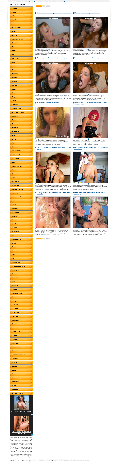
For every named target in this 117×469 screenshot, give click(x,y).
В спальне (15, 73)
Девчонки (15, 116)
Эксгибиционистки (17, 393)
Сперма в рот (16, 331)
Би (12, 23)
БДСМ (14, 20)
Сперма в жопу (16, 327)
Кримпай (14, 174)
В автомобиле (16, 43)
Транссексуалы (16, 347)
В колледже (15, 58)
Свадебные (15, 308)
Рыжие (14, 297)
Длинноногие (16, 123)
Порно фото (15, 270)
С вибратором (16, 301)
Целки (14, 378)
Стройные (15, 343)
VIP (13, 16)
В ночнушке (15, 70)
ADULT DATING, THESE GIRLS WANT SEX (21, 432)
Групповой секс (16, 108)
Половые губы (16, 262)
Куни (13, 177)
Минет (14, 204)
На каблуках (15, 212)
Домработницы (16, 131)
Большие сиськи (16, 27)
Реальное (14, 289)
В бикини (14, 46)
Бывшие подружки (17, 39)
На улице (14, 227)
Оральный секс (16, 239)
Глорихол (14, 100)
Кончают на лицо (17, 166)
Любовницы (15, 185)
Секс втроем (15, 320)
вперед (48, 5)
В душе (14, 50)
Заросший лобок (16, 150)
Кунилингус (15, 181)
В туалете (14, 77)
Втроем (14, 89)
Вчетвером (15, 93)
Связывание (15, 312)
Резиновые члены (17, 293)
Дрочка (14, 139)
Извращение (15, 158)
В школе (14, 81)
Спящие (14, 335)
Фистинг (14, 366)
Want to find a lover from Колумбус (21, 411)
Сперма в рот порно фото (47, 49)
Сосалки (14, 324)
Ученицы (14, 362)
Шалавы (14, 385)
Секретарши (15, 316)
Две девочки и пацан (18, 112)
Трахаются (15, 358)
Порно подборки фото (18, 266)
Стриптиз (15, 339)
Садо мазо (15, 304)
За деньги (14, 147)
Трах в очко (15, 351)
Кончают (14, 162)
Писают (14, 251)
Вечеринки (15, 85)
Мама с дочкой (16, 197)
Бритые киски (16, 31)
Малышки (15, 193)
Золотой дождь (16, 154)
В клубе (14, 54)
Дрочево (14, 135)
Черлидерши (15, 381)
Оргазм (14, 243)
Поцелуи (14, 274)
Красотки (14, 170)
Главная (14, 8)
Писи (13, 254)
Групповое (15, 104)
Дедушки (14, 120)
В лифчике (15, 66)
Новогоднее (15, 231)
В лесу (14, 62)
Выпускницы (16, 97)
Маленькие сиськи (17, 189)
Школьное (15, 389)
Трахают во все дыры (18, 354)
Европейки (15, 143)
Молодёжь (15, 208)
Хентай (14, 370)
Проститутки (16, 277)
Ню (13, 235)
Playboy (14, 12)
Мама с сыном (16, 200)
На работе (15, 224)
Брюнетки (15, 35)
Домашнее (15, 127)
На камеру (15, 216)
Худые (13, 374)
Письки (14, 258)
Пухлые (14, 281)
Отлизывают (16, 247)
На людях (15, 220)
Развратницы (16, 285)
